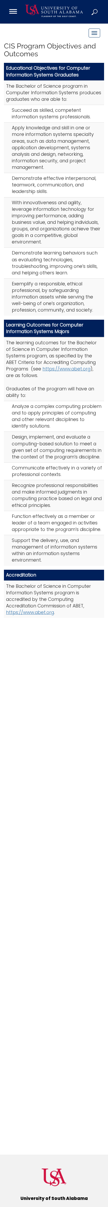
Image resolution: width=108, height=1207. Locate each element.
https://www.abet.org (66, 369)
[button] (94, 11)
